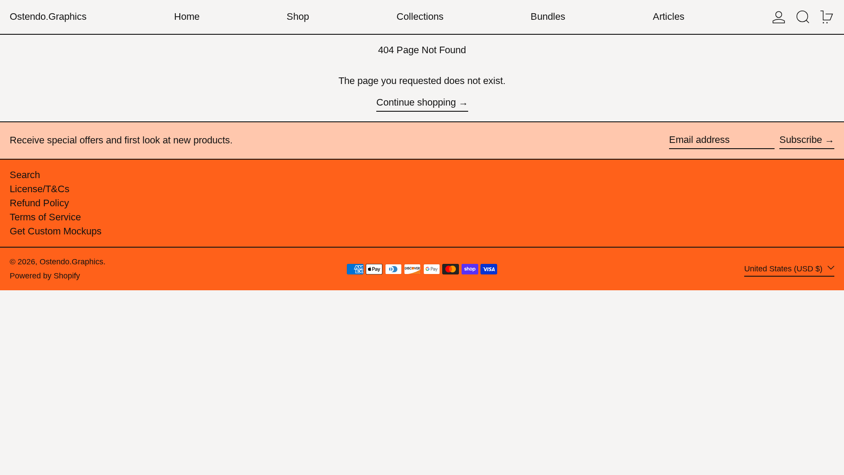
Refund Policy (39, 202)
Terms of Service (45, 217)
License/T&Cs (39, 188)
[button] (803, 17)
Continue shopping (416, 102)
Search (25, 174)
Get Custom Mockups (56, 231)
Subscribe (800, 139)
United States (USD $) (784, 268)
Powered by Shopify (45, 275)
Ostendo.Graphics (48, 16)
